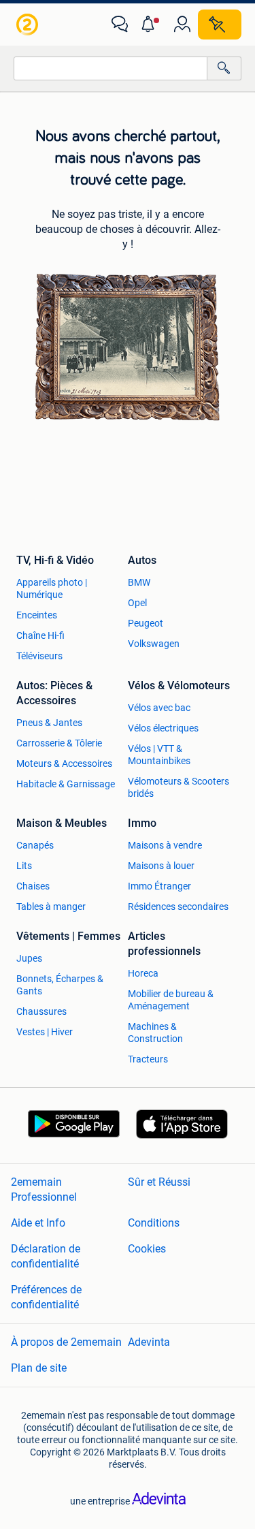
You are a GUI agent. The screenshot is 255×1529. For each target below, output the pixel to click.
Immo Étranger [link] (159, 886)
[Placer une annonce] (219, 25)
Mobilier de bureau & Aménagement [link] (171, 999)
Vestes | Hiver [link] (44, 1031)
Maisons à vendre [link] (165, 845)
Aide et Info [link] (38, 1222)
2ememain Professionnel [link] (44, 1189)
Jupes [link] (29, 958)
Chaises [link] (33, 886)
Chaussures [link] (41, 1011)
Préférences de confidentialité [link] (46, 1297)
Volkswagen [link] (154, 643)
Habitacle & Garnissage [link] (65, 783)
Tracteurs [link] (148, 1059)
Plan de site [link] (39, 1367)
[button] (151, 25)
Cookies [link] (147, 1248)
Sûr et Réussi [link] (159, 1182)
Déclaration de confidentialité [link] (45, 1256)
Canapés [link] (35, 845)
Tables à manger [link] (51, 906)
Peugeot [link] (145, 623)
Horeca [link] (143, 973)
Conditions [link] (154, 1222)
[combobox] (110, 68)
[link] (29, 25)
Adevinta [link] (149, 1342)
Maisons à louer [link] (161, 865)
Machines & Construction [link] (155, 1032)
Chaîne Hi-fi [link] (40, 635)
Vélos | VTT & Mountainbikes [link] (159, 754)
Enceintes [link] (36, 615)
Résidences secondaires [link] (178, 906)
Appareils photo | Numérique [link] (51, 588)
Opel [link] (137, 602)
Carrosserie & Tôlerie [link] (59, 743)
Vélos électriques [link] (163, 728)
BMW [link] (139, 582)
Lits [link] (24, 865)
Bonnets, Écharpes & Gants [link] (59, 984)
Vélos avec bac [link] (159, 707)
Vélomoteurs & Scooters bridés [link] (178, 787)
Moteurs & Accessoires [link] (64, 763)
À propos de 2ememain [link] (66, 1342)
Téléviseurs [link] (39, 655)
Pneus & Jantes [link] (49, 722)
